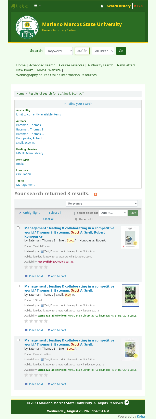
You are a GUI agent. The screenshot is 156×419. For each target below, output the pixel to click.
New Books (25, 70)
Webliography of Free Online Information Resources (56, 75)
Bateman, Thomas (28, 125)
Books (20, 164)
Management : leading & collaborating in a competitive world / (69, 232)
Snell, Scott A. (25, 143)
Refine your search (79, 104)
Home (21, 65)
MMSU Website (49, 70)
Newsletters (126, 65)
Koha (141, 416)
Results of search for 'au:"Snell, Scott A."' (56, 94)
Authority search (100, 65)
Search (36, 51)
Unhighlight (31, 213)
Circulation (23, 174)
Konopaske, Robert (29, 138)
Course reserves (71, 65)
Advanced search (42, 65)
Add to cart (58, 276)
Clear (139, 6)
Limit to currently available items (38, 114)
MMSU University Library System (21, 6)
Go (121, 50)
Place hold (35, 276)
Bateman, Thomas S (29, 129)
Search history (119, 6)
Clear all (48, 219)
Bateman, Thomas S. (30, 134)
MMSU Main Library (29, 153)
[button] (37, 6)
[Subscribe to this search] (95, 194)
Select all (55, 213)
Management (25, 185)
